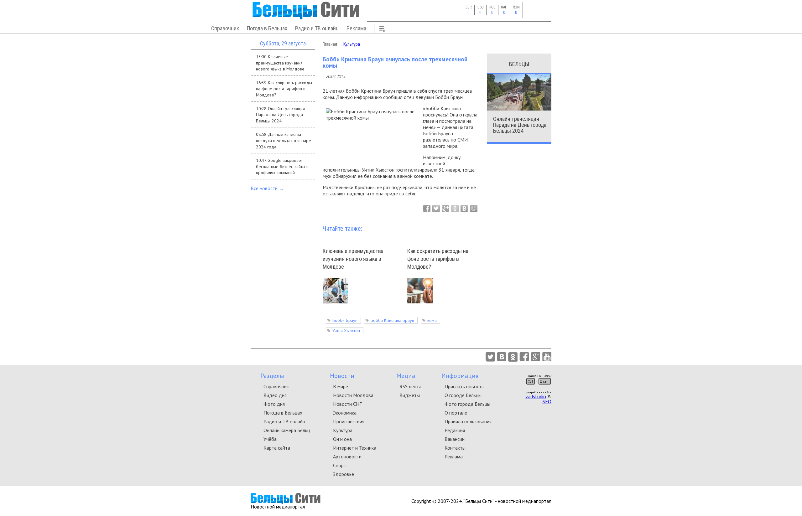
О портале (456, 413)
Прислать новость (464, 386)
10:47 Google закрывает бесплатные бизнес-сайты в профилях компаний (282, 166)
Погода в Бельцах (267, 28)
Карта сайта (276, 448)
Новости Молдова (353, 395)
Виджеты (409, 395)
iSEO (546, 401)
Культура (351, 44)
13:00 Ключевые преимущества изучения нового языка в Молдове (280, 63)
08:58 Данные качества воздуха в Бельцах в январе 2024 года (283, 140)
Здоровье (343, 474)
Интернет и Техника (354, 448)
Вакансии (455, 439)
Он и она (342, 439)
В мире (340, 386)
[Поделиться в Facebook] (426, 208)
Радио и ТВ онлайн (317, 28)
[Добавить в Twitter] (436, 208)
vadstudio (535, 396)
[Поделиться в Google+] (445, 208)
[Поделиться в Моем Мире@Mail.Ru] (473, 208)
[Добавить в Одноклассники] (455, 208)
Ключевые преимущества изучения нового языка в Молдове (353, 259)
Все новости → (267, 188)
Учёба (270, 439)
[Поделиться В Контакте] (464, 208)
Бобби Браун (344, 320)
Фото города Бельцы (467, 404)
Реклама (356, 28)
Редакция (455, 430)
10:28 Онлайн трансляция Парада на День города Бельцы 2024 (280, 115)
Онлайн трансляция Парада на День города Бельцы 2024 (519, 125)
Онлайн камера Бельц (286, 430)
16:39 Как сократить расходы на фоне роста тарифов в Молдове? (284, 89)
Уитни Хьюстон (346, 330)
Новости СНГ (347, 404)
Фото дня (274, 404)
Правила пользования (468, 421)
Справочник (225, 28)
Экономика (345, 413)
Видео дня (275, 395)
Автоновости (347, 456)
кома (432, 320)
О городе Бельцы (463, 395)
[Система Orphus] (538, 386)
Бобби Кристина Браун (392, 320)
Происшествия (348, 421)
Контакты (455, 448)
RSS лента (410, 386)
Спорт (339, 465)
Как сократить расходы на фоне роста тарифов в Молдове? (437, 259)
